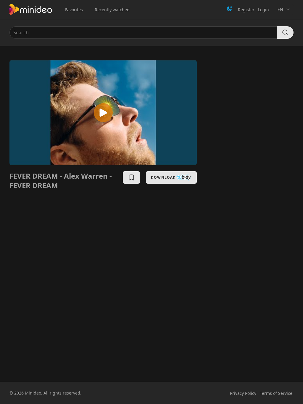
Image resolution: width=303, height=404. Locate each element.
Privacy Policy (243, 393)
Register (246, 9)
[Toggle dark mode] (229, 8)
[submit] (285, 32)
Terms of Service (276, 393)
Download (163, 177)
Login (263, 9)
